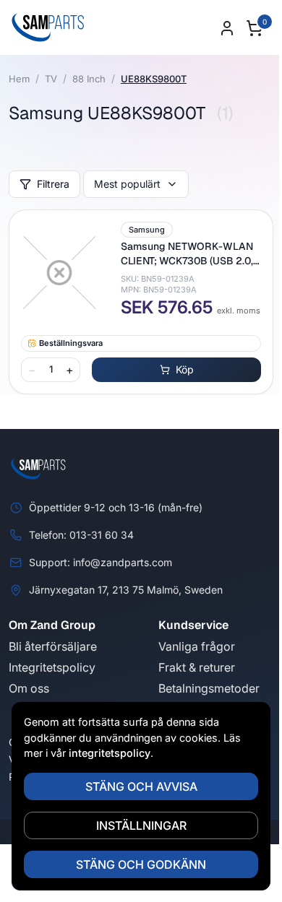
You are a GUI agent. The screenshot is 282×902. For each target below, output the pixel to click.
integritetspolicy (109, 753)
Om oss (29, 688)
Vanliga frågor (196, 646)
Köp (185, 369)
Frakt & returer (196, 667)
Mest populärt (127, 184)
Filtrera (53, 184)
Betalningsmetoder (209, 688)
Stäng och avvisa (141, 786)
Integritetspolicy (52, 667)
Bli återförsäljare (53, 646)
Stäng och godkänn (141, 864)
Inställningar (141, 825)
